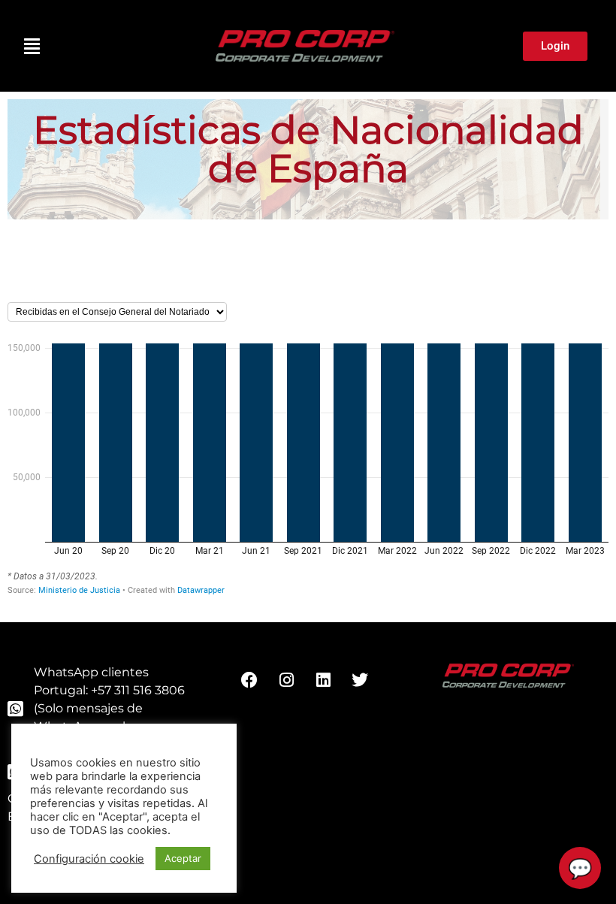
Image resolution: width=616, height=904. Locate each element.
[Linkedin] (323, 680)
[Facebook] (249, 680)
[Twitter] (359, 680)
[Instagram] (286, 680)
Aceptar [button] (183, 858)
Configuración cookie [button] (89, 859)
